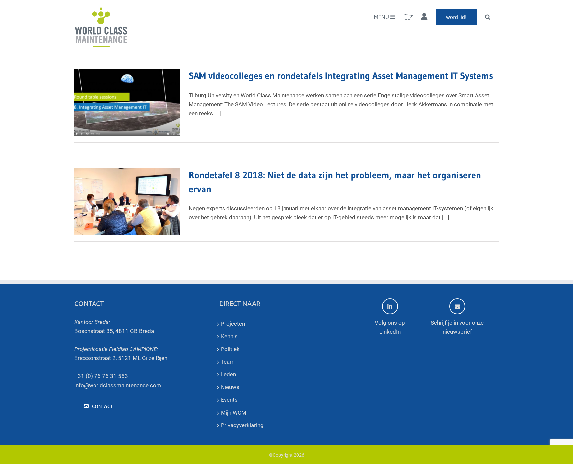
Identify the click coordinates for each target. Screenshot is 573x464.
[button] (487, 16)
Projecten (233, 323)
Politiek (230, 349)
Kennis (229, 336)
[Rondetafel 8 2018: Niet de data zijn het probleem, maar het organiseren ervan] (127, 201)
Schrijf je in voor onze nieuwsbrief (457, 327)
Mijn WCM (233, 412)
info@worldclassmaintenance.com (117, 385)
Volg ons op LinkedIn (390, 327)
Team (228, 361)
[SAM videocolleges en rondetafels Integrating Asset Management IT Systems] (127, 102)
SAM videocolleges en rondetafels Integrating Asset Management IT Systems (341, 75)
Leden (228, 374)
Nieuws (230, 387)
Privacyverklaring (242, 425)
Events (229, 399)
